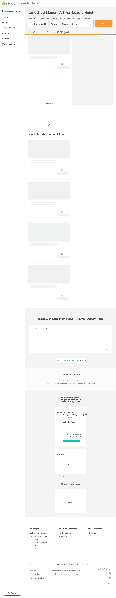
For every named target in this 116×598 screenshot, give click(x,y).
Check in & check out (57, 21)
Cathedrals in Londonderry (39, 533)
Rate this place (46, 16)
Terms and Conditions (38, 578)
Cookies (33, 570)
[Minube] (8, 3)
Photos (5, 39)
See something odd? (63, 476)
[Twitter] (104, 565)
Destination (32, 21)
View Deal (62, 67)
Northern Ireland (65, 533)
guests (74, 21)
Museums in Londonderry (39, 542)
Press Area (78, 574)
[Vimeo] (107, 565)
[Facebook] (101, 565)
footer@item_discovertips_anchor (64, 570)
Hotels (5, 22)
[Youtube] (109, 565)
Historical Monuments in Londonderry (38, 537)
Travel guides (8, 44)
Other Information (95, 529)
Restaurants (7, 33)
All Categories (35, 529)
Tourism (6, 17)
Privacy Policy (35, 574)
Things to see (8, 28)
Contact (77, 570)
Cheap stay (92, 533)
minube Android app (59, 574)
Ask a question (71, 441)
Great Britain (63, 536)
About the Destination (68, 529)
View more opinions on (65, 360)
